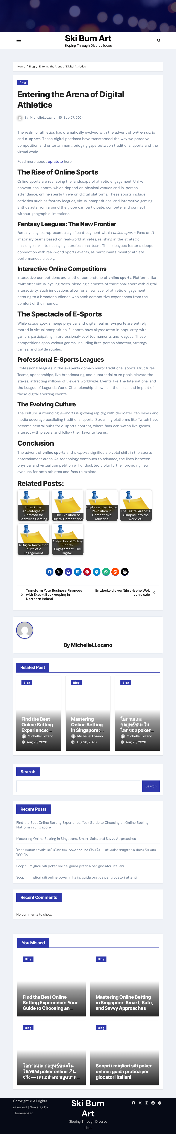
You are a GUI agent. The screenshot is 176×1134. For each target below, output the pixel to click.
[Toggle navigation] (19, 40)
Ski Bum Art (88, 38)
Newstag (36, 1107)
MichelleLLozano (42, 117)
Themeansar (22, 1113)
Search (28, 771)
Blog (23, 82)
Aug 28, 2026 (37, 742)
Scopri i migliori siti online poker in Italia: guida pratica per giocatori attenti (76, 877)
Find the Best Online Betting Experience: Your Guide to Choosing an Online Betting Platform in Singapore (51, 1008)
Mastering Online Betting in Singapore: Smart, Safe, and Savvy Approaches (76, 838)
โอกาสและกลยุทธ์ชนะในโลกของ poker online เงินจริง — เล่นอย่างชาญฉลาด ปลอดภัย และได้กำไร (50, 1074)
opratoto (55, 161)
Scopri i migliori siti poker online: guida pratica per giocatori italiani (70, 866)
